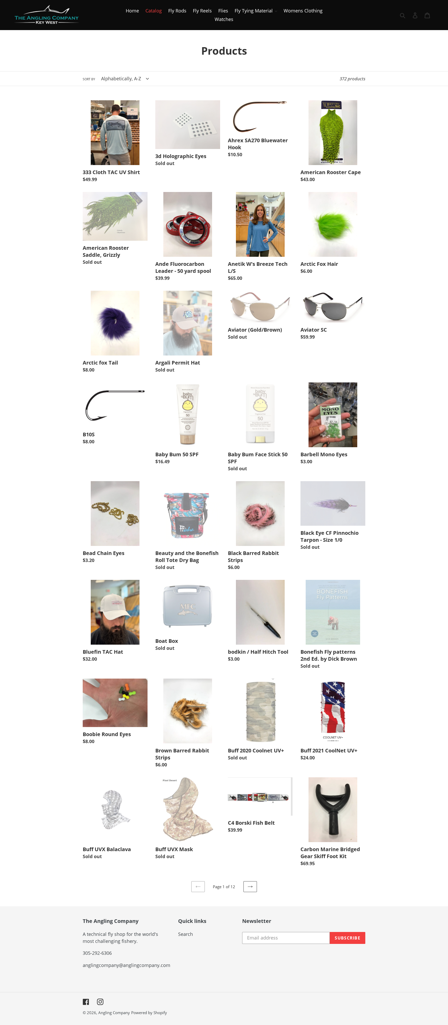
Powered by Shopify (149, 1012)
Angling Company (114, 1012)
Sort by (89, 79)
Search (185, 934)
